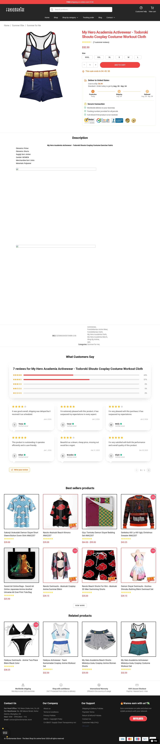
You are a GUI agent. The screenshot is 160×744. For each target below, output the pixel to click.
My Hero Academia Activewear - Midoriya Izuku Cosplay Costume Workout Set (135, 663)
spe (88, 342)
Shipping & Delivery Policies (92, 708)
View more (80, 605)
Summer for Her (34, 25)
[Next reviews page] (148, 470)
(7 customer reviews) (101, 42)
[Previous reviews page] (136, 470)
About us (47, 708)
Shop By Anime (93, 339)
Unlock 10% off (5, 733)
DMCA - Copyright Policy (53, 719)
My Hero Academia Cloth (96, 334)
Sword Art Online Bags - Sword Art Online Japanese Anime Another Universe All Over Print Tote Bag (19, 589)
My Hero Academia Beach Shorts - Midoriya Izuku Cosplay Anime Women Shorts (99, 663)
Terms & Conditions (51, 712)
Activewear (91, 327)
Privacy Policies (50, 715)
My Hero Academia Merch (97, 337)
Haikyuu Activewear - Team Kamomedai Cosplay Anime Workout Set (59, 663)
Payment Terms (88, 712)
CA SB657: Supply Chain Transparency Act (60, 722)
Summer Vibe (18, 25)
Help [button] (155, 741)
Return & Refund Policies (91, 715)
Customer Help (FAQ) (90, 722)
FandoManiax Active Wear (97, 329)
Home (6, 25)
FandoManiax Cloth (95, 332)
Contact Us (86, 719)
